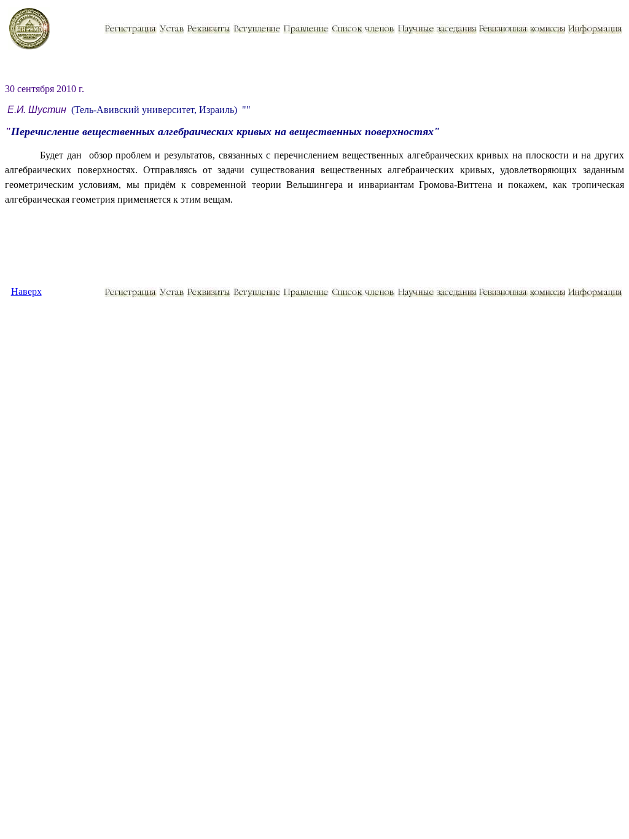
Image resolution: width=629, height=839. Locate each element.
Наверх (26, 291)
